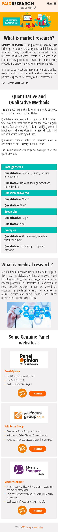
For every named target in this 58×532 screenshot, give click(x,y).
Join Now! (37, 393)
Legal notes (38, 527)
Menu (51, 3)
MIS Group (27, 527)
